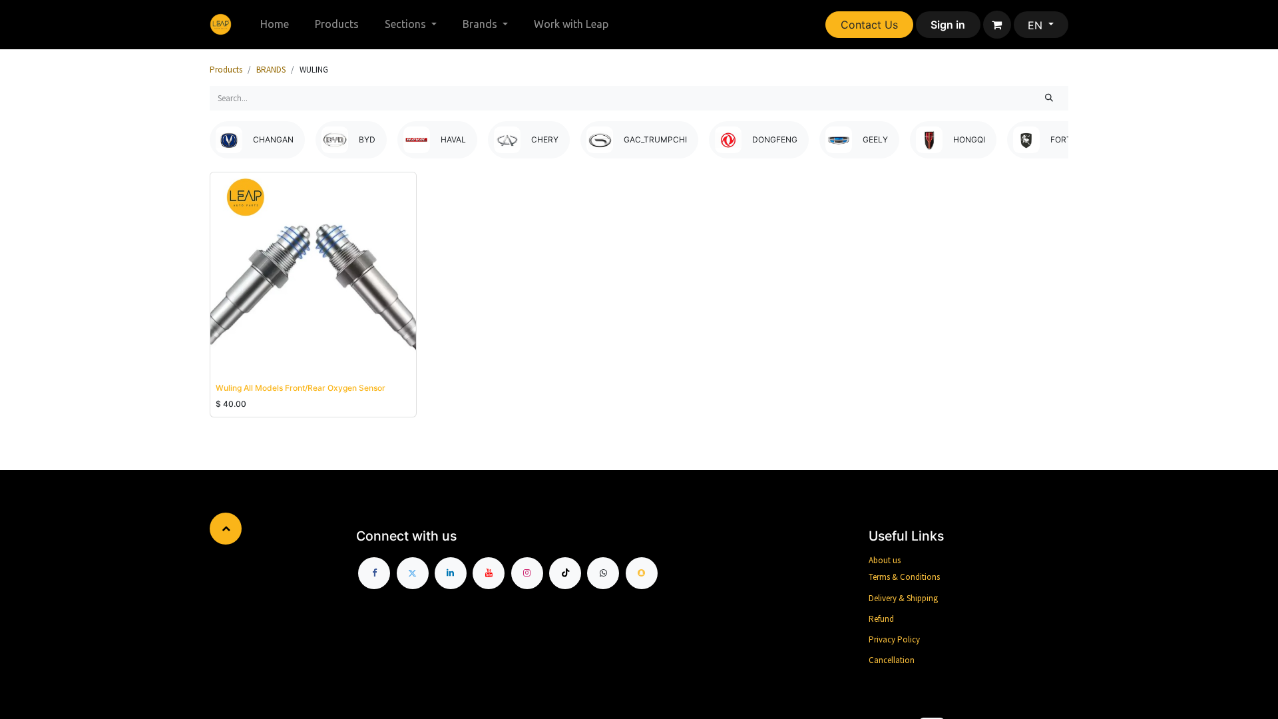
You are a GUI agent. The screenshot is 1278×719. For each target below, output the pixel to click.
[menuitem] (275, 24)
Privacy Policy (894, 639)
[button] (234, 361)
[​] (374, 573)
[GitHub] (603, 573)
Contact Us (869, 24)
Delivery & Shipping (903, 598)
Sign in (948, 24)
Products (226, 69)
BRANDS (271, 69)
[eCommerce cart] (997, 25)
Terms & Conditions (904, 577)
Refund (881, 618)
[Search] (1049, 98)
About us (885, 560)
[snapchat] (642, 573)
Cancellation (892, 660)
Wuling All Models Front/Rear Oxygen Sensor (300, 388)
